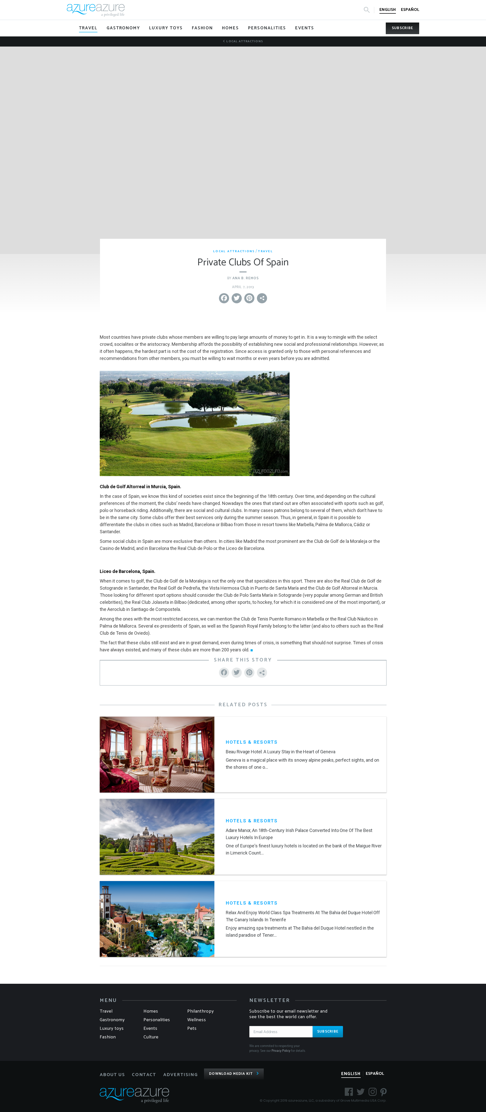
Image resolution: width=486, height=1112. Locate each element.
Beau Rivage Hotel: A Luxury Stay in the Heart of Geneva (280, 751)
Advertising (180, 1075)
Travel (265, 251)
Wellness (196, 1020)
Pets (192, 1028)
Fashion (108, 1037)
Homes (151, 1011)
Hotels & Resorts (252, 742)
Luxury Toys (112, 1028)
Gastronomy (112, 1020)
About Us (112, 1075)
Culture (151, 1037)
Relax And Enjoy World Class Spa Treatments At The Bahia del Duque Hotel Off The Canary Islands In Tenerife (303, 916)
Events (150, 1028)
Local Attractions (244, 41)
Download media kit (231, 1074)
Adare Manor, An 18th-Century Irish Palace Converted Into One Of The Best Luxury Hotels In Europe (299, 834)
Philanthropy (200, 1011)
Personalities (157, 1020)
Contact (144, 1075)
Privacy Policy (281, 1051)
